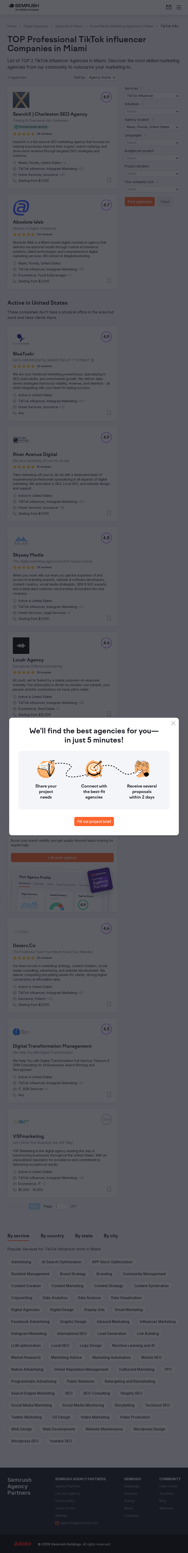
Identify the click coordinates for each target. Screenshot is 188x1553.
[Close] (173, 723)
